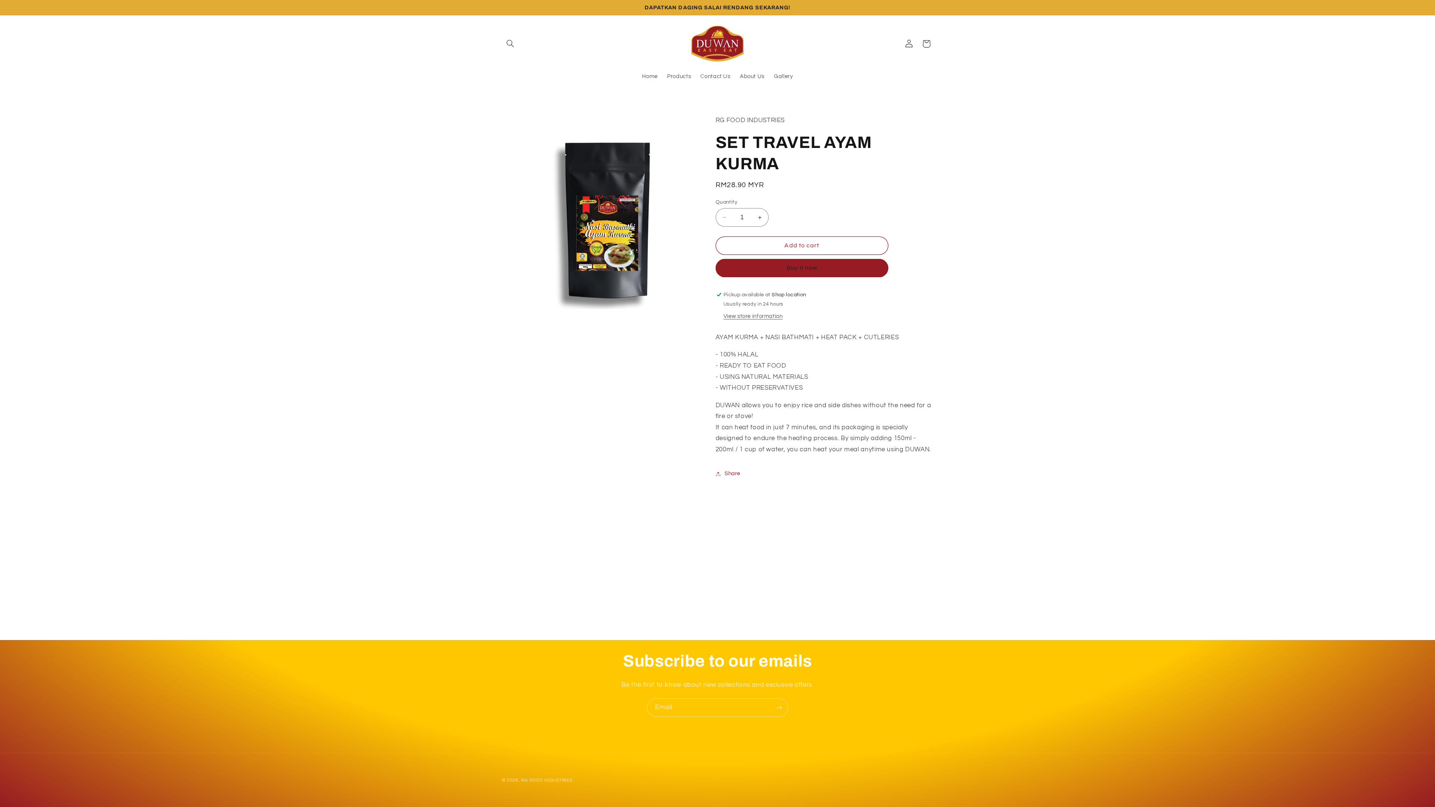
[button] (510, 43)
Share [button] (732, 473)
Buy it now (802, 268)
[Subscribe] (779, 707)
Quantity (726, 202)
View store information (753, 316)
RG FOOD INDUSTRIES (546, 780)
